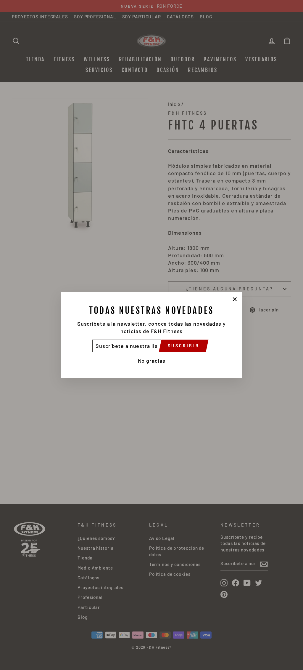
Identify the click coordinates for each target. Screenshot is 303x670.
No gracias (151, 360)
